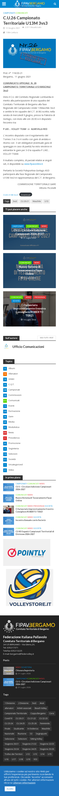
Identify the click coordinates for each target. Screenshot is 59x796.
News (44, 226)
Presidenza (40, 297)
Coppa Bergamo (38, 713)
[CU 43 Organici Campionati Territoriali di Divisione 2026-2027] (8, 531)
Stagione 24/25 (29, 749)
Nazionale (9, 733)
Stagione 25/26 (47, 749)
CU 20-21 (25, 201)
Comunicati (22, 13)
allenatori (9, 708)
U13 (46, 201)
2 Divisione (23, 703)
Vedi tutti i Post (46, 338)
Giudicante (19, 728)
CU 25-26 (32, 723)
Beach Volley (41, 708)
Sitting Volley (36, 739)
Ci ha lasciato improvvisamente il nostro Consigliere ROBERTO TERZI (29, 310)
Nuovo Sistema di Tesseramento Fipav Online (29, 270)
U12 (28, 754)
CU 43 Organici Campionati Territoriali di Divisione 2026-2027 (35, 532)
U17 (14, 759)
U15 (49, 754)
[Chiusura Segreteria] (8, 670)
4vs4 (42, 703)
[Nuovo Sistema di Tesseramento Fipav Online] (8, 498)
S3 (31, 733)
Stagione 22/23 (47, 744)
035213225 (16, 650)
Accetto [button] (10, 788)
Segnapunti (41, 733)
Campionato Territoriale (16, 713)
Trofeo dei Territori (13, 754)
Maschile (37, 201)
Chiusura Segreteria (25, 670)
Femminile (45, 723)
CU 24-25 (21, 723)
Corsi (51, 713)
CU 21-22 (32, 718)
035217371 (12, 647)
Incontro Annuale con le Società (30, 520)
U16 (6, 759)
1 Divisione (10, 703)
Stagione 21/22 (29, 744)
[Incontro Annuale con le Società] (8, 520)
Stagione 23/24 (12, 749)
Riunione (22, 733)
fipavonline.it (36, 163)
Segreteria (26, 667)
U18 (21, 759)
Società (16, 301)
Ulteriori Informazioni (24, 782)
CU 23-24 (9, 723)
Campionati (9, 13)
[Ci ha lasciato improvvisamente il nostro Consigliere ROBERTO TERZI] (8, 509)
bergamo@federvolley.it (22, 653)
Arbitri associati (24, 708)
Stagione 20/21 (12, 744)
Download (25, 195)
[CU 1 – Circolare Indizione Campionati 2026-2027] (8, 487)
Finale (7, 728)
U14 (42, 754)
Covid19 (8, 718)
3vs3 (15, 201)
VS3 (35, 759)
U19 (28, 759)
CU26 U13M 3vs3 (10, 195)
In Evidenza (33, 728)
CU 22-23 (43, 718)
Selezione (9, 739)
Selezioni (22, 739)
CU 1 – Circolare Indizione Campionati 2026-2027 (29, 232)
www (26, 163)
